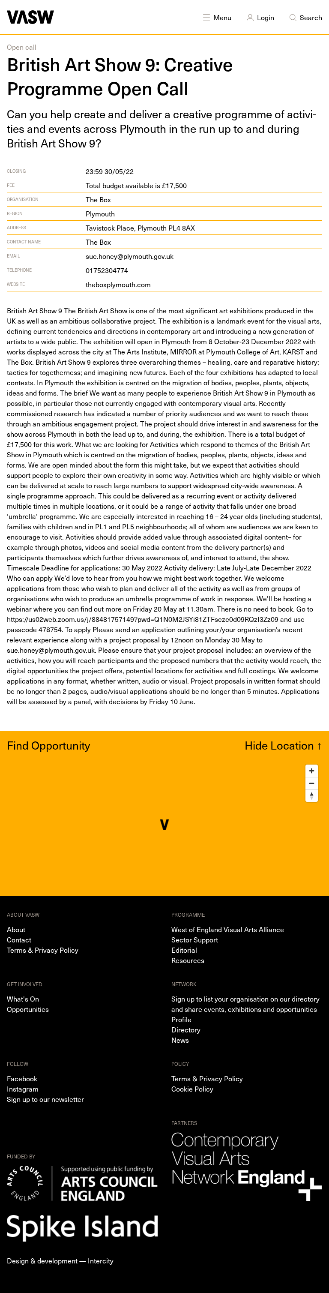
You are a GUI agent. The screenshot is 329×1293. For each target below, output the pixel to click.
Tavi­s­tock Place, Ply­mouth (140, 227)
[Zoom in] (311, 771)
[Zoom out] (311, 783)
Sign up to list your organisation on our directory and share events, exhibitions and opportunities (245, 1003)
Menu (222, 17)
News (180, 1040)
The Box (98, 199)
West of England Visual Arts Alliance (227, 929)
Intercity (101, 1260)
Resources (187, 960)
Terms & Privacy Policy (42, 950)
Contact (19, 939)
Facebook (22, 1078)
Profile (181, 1019)
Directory (185, 1029)
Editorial (184, 950)
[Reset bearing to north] (311, 795)
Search (311, 17)
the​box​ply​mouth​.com (118, 284)
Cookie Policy (192, 1088)
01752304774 (107, 270)
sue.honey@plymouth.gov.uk (129, 256)
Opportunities (28, 1009)
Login (265, 17)
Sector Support (194, 939)
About (16, 929)
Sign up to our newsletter (45, 1099)
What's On (23, 998)
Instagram (23, 1088)
